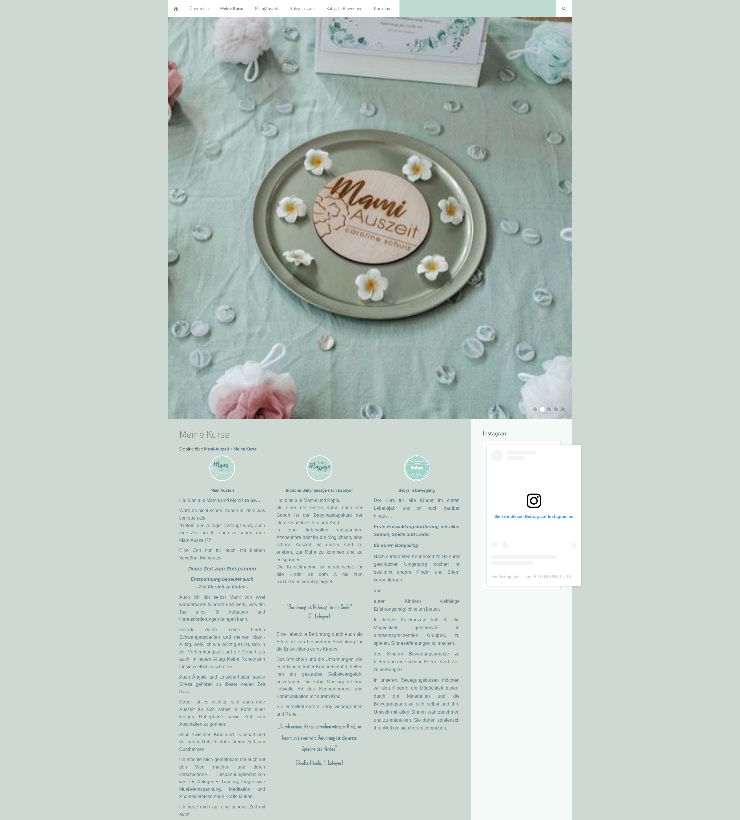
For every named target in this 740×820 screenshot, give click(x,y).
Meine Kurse (245, 449)
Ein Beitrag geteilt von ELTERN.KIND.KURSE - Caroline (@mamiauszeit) (557, 576)
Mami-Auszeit (216, 449)
